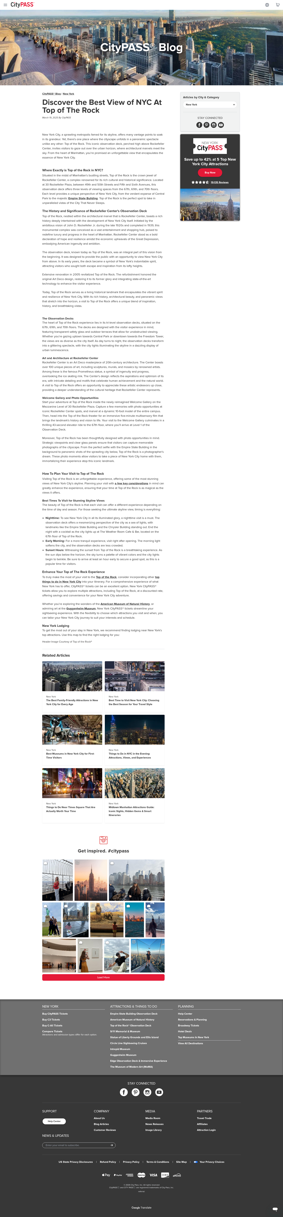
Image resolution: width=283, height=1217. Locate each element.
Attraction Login (206, 1130)
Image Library (153, 1130)
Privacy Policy (131, 1162)
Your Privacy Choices (212, 1162)
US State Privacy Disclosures (76, 1162)
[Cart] (278, 5)
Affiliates (202, 1124)
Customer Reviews (105, 1130)
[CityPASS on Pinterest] (136, 1092)
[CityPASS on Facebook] (124, 1092)
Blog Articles (101, 1124)
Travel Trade (204, 1118)
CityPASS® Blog (51, 93)
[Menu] (5, 5)
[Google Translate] (141, 1208)
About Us (99, 1118)
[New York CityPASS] (210, 146)
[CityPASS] (23, 5)
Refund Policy (108, 1162)
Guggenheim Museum (81, 608)
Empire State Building (83, 198)
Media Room (152, 1118)
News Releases (154, 1124)
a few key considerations (131, 483)
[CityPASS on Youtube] (159, 1092)
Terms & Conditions (157, 1162)
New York (68, 93)
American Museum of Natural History (125, 604)
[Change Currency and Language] (267, 5)
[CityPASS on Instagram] (147, 1092)
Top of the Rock (106, 577)
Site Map (181, 1162)
